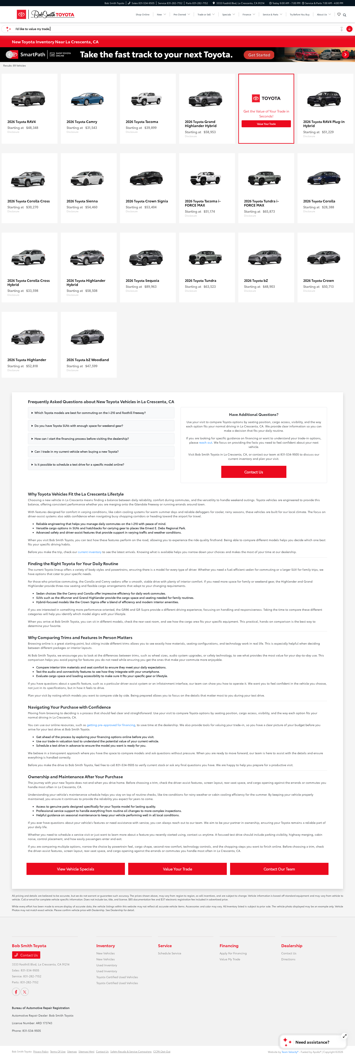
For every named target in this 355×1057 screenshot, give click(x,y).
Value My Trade (230, 959)
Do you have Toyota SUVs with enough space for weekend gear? (79, 425)
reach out (205, 442)
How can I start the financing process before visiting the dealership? (82, 438)
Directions (288, 959)
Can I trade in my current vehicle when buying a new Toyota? (77, 451)
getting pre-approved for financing (111, 725)
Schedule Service (169, 953)
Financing (229, 945)
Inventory (105, 945)
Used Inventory (106, 965)
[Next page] (346, 54)
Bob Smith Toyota (22, 1051)
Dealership (291, 945)
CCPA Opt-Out (161, 1051)
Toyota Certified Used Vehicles (117, 977)
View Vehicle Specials (75, 868)
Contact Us (253, 471)
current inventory (89, 552)
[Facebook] (16, 992)
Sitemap (72, 1051)
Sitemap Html (86, 1051)
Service (165, 945)
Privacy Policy (40, 1051)
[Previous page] (9, 54)
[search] (344, 15)
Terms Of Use (58, 1051)
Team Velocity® (290, 1052)
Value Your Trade (266, 123)
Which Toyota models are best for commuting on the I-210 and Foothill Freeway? (90, 413)
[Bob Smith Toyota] (47, 13)
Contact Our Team (279, 868)
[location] (214, 3)
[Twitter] (25, 992)
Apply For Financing (233, 953)
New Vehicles (105, 953)
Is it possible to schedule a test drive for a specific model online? (79, 464)
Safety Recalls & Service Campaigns (131, 1051)
